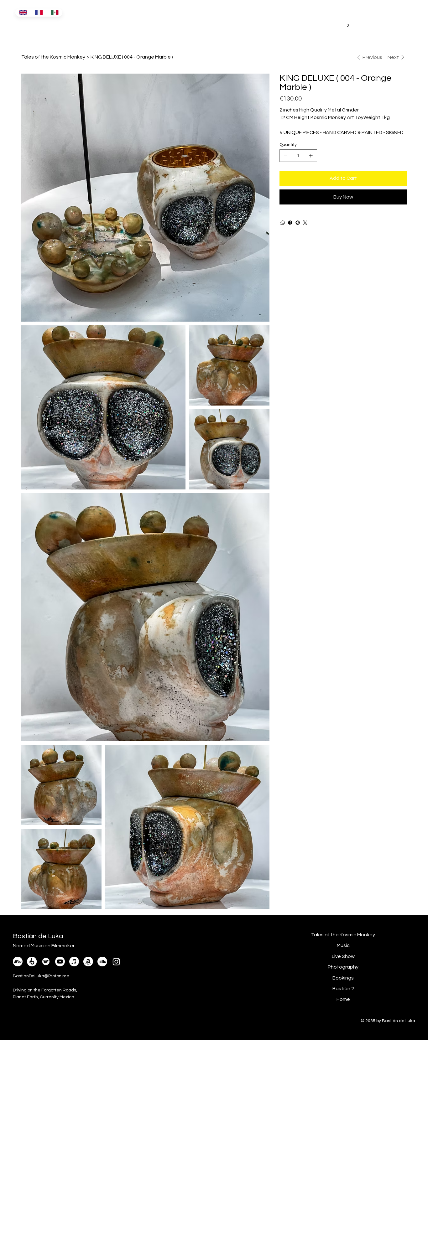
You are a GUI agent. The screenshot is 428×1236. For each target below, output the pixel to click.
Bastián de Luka (40, 25)
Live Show (343, 956)
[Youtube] (60, 961)
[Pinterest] (298, 223)
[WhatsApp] (282, 223)
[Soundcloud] (102, 961)
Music (343, 945)
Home (343, 999)
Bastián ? (343, 988)
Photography (343, 967)
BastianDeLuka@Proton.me (41, 976)
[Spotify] (46, 961)
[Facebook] (290, 223)
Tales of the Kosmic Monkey (343, 934)
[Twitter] (305, 223)
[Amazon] (88, 961)
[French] (39, 12)
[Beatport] (32, 961)
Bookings (343, 977)
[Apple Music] (74, 961)
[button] (347, 23)
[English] (23, 12)
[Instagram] (116, 961)
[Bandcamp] (18, 961)
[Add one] (311, 155)
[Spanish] (55, 12)
